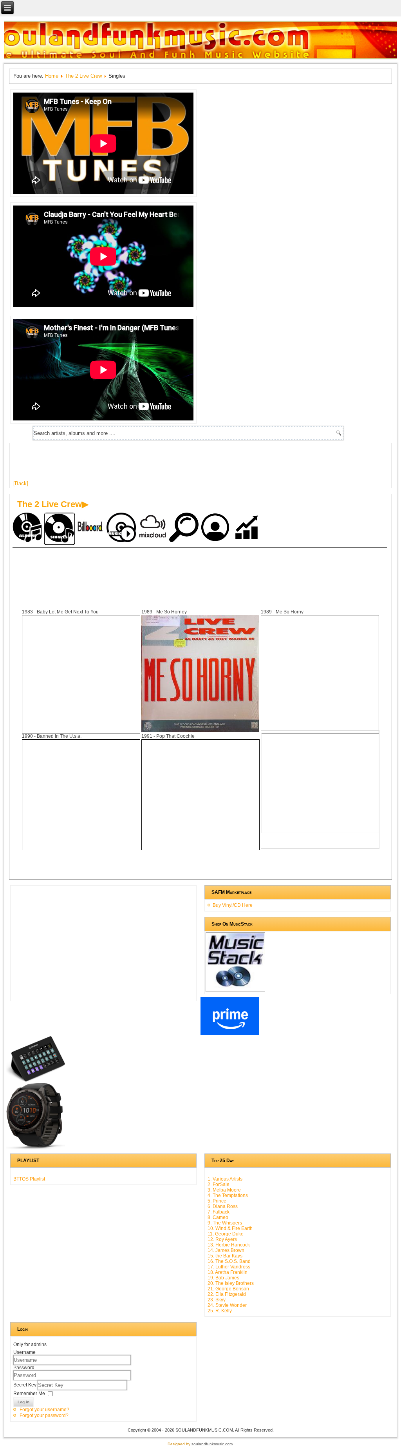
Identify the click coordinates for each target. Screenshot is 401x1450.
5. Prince (217, 1201)
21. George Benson (228, 1289)
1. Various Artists (225, 1179)
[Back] (20, 483)
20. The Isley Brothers (231, 1283)
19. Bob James (223, 1278)
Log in (23, 1402)
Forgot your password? (44, 1415)
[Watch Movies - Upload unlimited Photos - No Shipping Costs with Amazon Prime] (229, 1033)
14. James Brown (226, 1250)
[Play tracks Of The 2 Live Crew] (122, 528)
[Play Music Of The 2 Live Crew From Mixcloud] (153, 528)
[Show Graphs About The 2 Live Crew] (247, 528)
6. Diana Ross (223, 1206)
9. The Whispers (225, 1223)
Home (51, 76)
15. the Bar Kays (225, 1256)
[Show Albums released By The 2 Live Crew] (28, 528)
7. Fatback (218, 1212)
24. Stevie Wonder (227, 1305)
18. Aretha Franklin (227, 1272)
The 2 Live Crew (83, 76)
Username (24, 1352)
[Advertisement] (155, 464)
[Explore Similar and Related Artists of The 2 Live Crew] (184, 528)
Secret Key (25, 1385)
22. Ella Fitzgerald (227, 1294)
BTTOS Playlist (29, 1179)
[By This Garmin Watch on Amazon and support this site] (35, 1148)
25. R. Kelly (220, 1311)
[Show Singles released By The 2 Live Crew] (59, 529)
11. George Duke (226, 1234)
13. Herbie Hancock (229, 1245)
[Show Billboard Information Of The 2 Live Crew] (91, 528)
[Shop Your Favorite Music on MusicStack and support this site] (235, 988)
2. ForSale (218, 1184)
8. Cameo (218, 1217)
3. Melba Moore (224, 1190)
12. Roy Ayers (222, 1239)
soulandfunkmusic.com (212, 1444)
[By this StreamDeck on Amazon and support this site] (35, 1080)
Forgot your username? (44, 1409)
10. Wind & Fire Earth (230, 1228)
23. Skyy (217, 1300)
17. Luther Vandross (229, 1267)
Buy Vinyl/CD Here (233, 905)
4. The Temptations (228, 1195)
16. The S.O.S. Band (229, 1261)
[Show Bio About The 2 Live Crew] (216, 528)
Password (23, 1367)
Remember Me (29, 1393)
